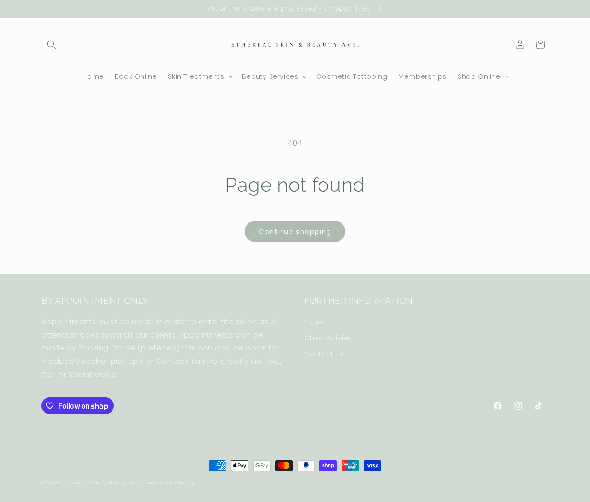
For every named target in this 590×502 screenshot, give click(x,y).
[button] (51, 45)
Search (316, 322)
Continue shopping (295, 231)
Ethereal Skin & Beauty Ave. (102, 482)
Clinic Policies (328, 338)
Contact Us (324, 354)
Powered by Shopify (168, 482)
